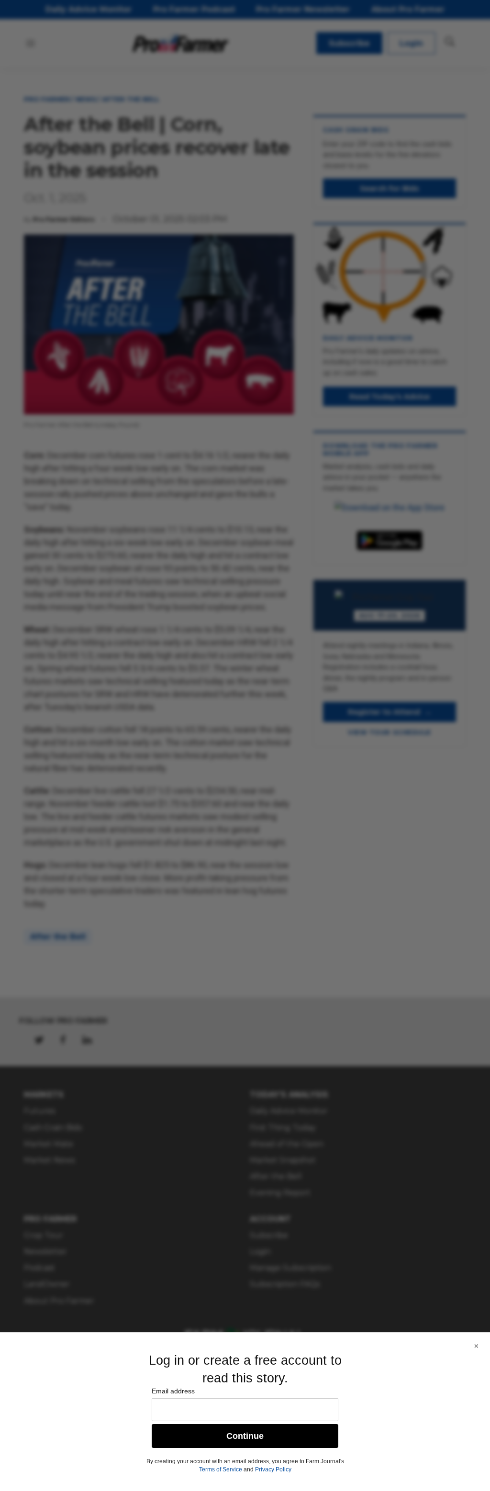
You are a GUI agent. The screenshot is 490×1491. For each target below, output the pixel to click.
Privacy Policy (273, 1469)
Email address (173, 1391)
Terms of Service (220, 1469)
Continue (245, 1436)
